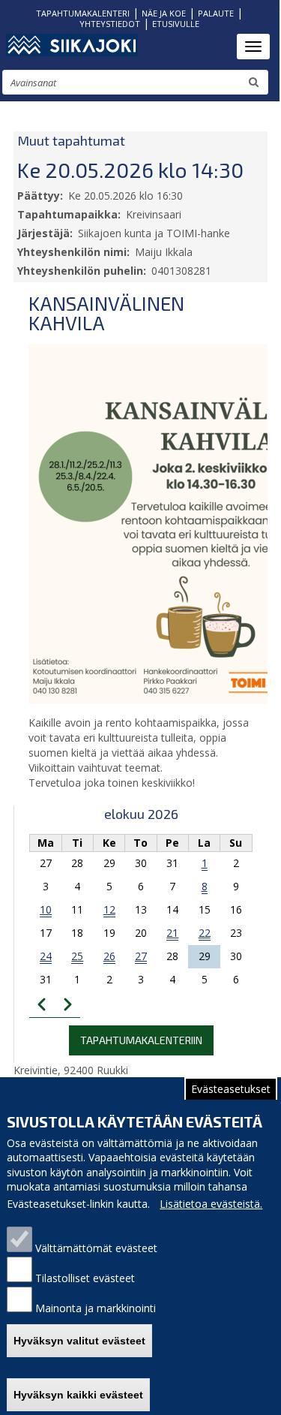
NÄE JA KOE (164, 13)
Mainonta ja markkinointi (95, 1308)
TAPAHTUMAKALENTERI (83, 13)
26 (109, 956)
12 (109, 909)
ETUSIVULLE (175, 23)
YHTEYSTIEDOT (109, 23)
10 (46, 909)
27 (141, 956)
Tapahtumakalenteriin (141, 1040)
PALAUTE (216, 13)
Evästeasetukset (231, 1089)
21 (172, 933)
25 (77, 956)
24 (46, 956)
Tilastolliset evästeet (85, 1278)
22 (205, 933)
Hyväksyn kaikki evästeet (78, 1395)
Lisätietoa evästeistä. (211, 1204)
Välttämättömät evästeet (96, 1248)
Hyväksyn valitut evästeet (79, 1341)
